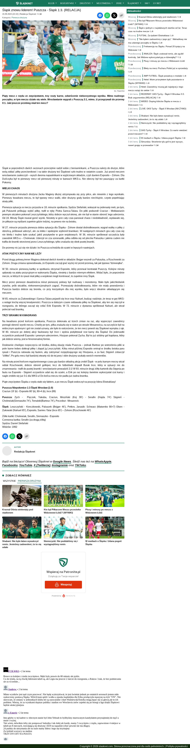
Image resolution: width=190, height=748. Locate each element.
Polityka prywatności (177, 746)
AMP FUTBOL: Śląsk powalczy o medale (163, 76)
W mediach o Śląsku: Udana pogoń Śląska (161, 138)
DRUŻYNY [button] (85, 3)
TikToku (80, 465)
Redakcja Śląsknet (28, 14)
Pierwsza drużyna (19, 17)
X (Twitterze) (42, 465)
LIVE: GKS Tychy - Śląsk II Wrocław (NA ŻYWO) (163, 108)
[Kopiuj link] (121, 15)
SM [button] (146, 3)
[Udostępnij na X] (114, 15)
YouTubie (25, 465)
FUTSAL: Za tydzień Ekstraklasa (154, 35)
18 (40, 14)
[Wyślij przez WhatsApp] (107, 15)
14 (131, 65)
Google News (62, 461)
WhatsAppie (103, 461)
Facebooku (10, 465)
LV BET (157, 3)
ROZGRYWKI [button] (67, 3)
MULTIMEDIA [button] (103, 3)
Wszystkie (9, 481)
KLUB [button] (51, 3)
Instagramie (60, 465)
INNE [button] (119, 3)
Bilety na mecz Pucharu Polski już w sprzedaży (166, 68)
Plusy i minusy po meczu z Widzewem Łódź (164, 61)
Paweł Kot (120, 91)
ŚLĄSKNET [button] (133, 3)
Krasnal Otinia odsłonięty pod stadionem (158, 17)
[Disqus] (63, 703)
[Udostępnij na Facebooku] (100, 15)
